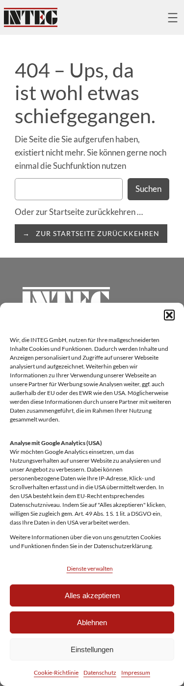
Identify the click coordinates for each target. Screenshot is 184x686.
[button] (169, 315)
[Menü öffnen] (173, 18)
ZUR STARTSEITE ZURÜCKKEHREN (97, 233)
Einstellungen (92, 649)
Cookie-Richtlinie (56, 672)
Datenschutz (99, 672)
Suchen (148, 189)
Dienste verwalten (90, 568)
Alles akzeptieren (92, 595)
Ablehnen (92, 622)
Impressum (135, 672)
